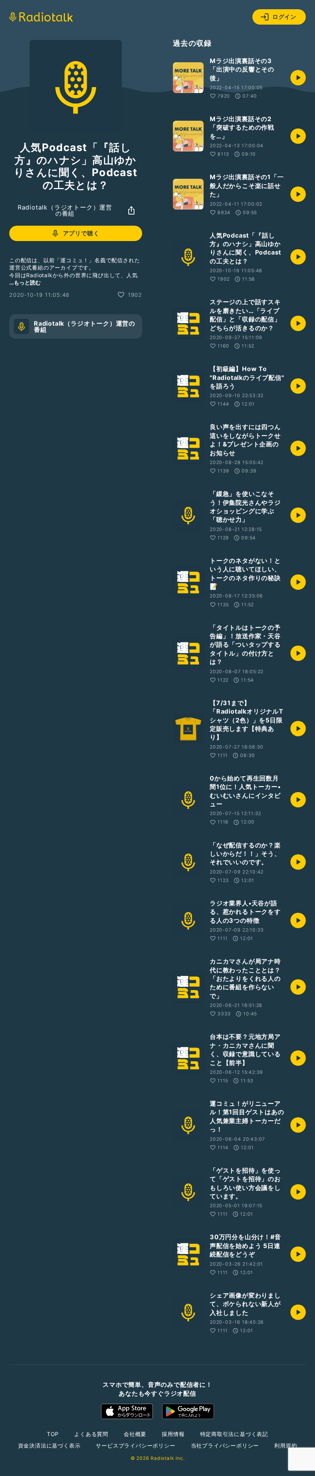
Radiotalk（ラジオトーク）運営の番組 (65, 210)
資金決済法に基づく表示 (49, 1445)
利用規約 (285, 1445)
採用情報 (173, 1434)
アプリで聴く (81, 233)
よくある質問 (91, 1434)
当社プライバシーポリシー (225, 1445)
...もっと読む (25, 282)
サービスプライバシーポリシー (135, 1445)
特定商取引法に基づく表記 (234, 1434)
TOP (53, 1434)
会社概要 (135, 1434)
